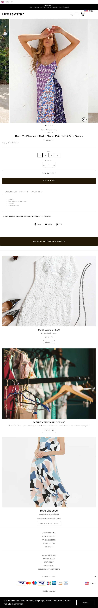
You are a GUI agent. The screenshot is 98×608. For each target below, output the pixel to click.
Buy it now (49, 181)
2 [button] (48, 125)
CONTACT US (49, 547)
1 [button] (46, 125)
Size (49, 151)
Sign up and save (49, 576)
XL (57, 155)
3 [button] (50, 125)
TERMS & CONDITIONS (49, 555)
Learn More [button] (17, 604)
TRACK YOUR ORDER (49, 540)
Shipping (4, 143)
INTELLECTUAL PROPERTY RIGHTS (49, 569)
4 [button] (52, 125)
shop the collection (49, 523)
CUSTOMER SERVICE (49, 536)
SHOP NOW (49, 431)
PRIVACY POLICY (49, 566)
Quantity (49, 160)
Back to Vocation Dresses (51, 241)
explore (49, 342)
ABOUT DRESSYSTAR (48, 533)
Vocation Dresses (51, 130)
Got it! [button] (85, 602)
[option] (49, 6)
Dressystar (13, 14)
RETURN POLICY (49, 562)
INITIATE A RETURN (49, 543)
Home (42, 130)
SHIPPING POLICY (49, 559)
